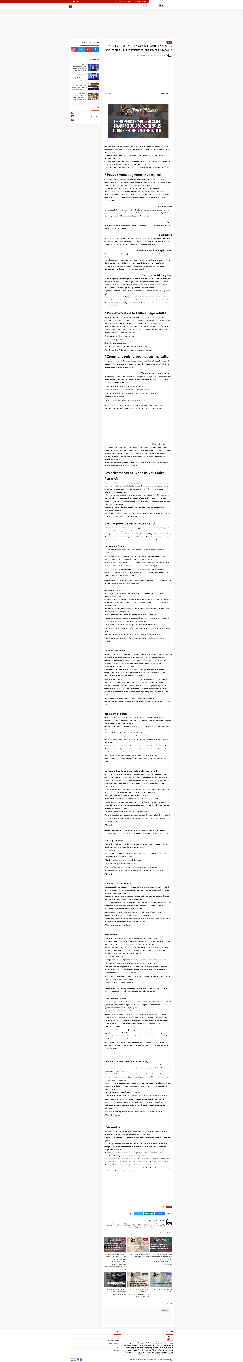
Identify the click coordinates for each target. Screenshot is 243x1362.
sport (169, 42)
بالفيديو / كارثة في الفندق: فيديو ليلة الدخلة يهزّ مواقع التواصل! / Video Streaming (79, 88)
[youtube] (74, 1)
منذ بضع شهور (82, 74)
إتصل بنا (116, 1350)
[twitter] (81, 49)
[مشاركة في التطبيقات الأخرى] (130, 1213)
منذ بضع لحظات (166, 1252)
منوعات (84, 119)
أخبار (84, 113)
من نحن (120, 1)
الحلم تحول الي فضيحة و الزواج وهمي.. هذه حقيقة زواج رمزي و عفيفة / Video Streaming (79, 98)
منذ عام (83, 64)
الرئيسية (145, 6)
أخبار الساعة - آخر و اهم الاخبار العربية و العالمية (143, 1359)
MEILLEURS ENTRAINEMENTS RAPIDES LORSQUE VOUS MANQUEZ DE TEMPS (116, 1292)
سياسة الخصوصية (141, 1)
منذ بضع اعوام (82, 93)
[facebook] (77, 1)
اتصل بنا (113, 1)
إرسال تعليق (165, 1310)
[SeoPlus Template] (171, 1359)
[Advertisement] (121, 24)
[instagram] (71, 1)
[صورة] (93, 67)
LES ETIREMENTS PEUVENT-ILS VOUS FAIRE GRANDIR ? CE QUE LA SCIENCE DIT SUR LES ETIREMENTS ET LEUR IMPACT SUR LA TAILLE (161, 1259)
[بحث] (70, 6)
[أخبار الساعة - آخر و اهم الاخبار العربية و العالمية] (162, 4)
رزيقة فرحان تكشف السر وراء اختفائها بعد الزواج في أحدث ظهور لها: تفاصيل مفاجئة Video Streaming (79, 69)
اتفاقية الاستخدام (128, 1)
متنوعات (118, 6)
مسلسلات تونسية (128, 6)
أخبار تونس (138, 6)
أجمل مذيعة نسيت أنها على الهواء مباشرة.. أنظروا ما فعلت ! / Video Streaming (79, 78)
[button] (160, 1213)
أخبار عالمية (110, 6)
